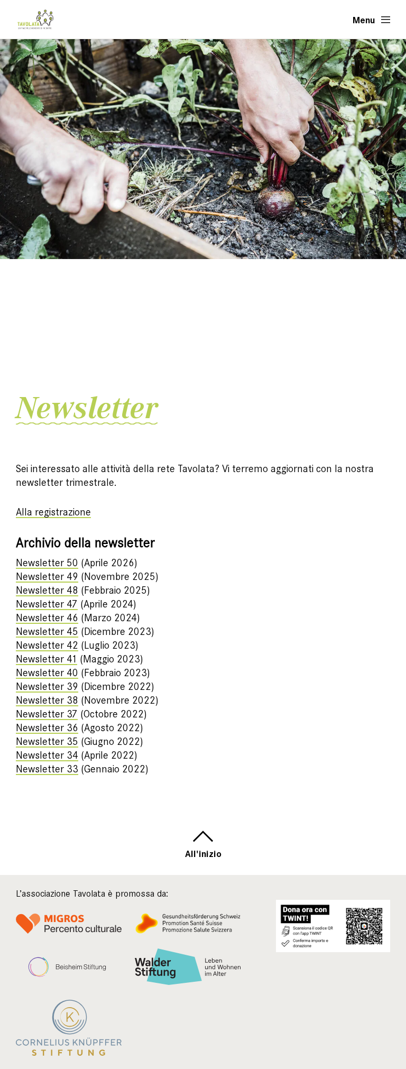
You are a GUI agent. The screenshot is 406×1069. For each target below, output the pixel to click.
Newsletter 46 (47, 618)
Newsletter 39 (47, 686)
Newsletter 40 (47, 673)
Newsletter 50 (47, 563)
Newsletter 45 (47, 631)
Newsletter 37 (47, 714)
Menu (364, 19)
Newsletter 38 (47, 700)
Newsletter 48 (47, 590)
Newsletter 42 (47, 645)
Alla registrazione (53, 512)
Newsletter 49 (47, 576)
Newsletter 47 (47, 604)
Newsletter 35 (47, 741)
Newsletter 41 (46, 659)
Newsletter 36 (47, 728)
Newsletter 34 (47, 755)
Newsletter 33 (47, 769)
